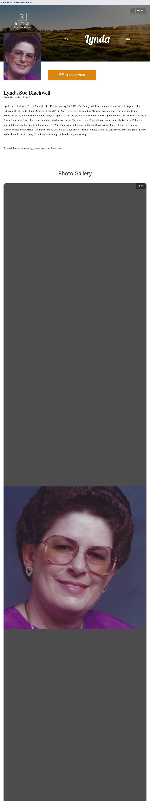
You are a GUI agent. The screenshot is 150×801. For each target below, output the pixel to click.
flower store (56, 148)
